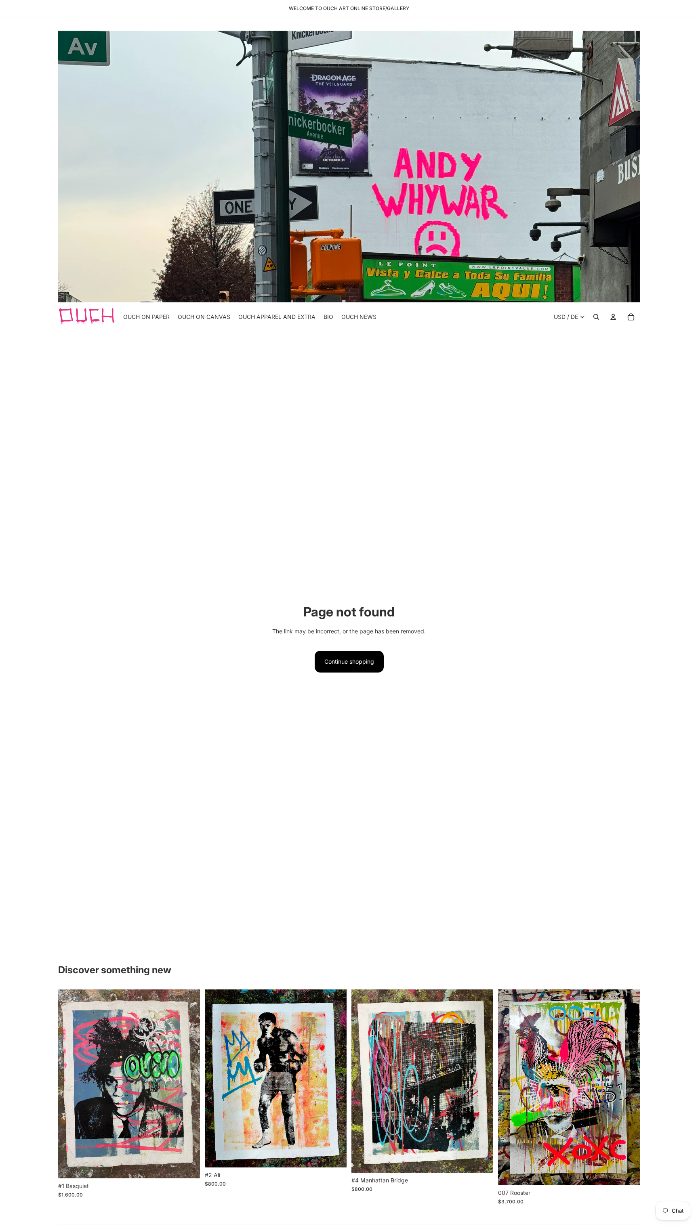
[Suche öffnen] (596, 317)
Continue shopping (349, 661)
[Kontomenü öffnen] (613, 317)
